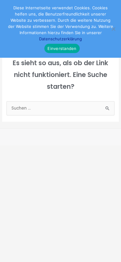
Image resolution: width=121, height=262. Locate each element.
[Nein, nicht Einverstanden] (113, 29)
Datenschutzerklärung (60, 38)
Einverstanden (61, 48)
